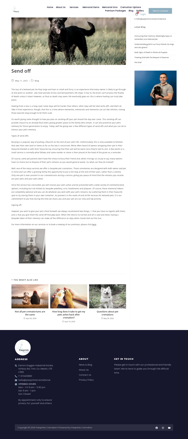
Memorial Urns (110, 7)
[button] (61, 7)
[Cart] (136, 14)
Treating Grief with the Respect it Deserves (151, 57)
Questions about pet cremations (107, 313)
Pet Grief (137, 62)
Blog (131, 10)
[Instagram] (163, 428)
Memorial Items (91, 7)
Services (74, 7)
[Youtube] (169, 428)
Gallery (140, 10)
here (94, 224)
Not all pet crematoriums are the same (30, 313)
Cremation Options (130, 7)
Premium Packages (115, 10)
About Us (61, 7)
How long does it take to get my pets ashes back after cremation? (68, 314)
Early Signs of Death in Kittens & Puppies (150, 52)
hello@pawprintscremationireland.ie (151, 19)
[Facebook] (157, 428)
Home (50, 7)
